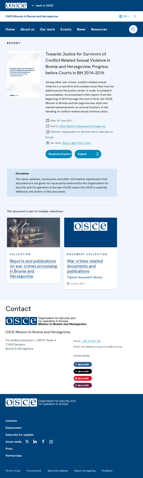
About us (27, 29)
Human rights (69, 142)
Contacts (11, 421)
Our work (47, 29)
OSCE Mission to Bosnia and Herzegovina (32, 16)
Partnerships (14, 455)
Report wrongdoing (84, 470)
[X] (27, 441)
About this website (58, 470)
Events (66, 29)
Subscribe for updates (20, 435)
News (81, 29)
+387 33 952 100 (91, 341)
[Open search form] (133, 29)
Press (9, 448)
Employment (13, 428)
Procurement (34, 470)
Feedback (107, 470)
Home (10, 29)
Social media (14, 441)
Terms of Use (13, 470)
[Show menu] (135, 16)
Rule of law (84, 142)
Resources (99, 29)
